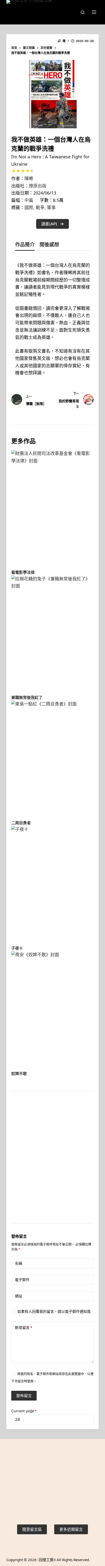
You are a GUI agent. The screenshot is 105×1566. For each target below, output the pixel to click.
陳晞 (28, 178)
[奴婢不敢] (52, 1009)
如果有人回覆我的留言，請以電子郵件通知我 (54, 1311)
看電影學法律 (23, 572)
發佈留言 (24, 1395)
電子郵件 (22, 1279)
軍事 (51, 207)
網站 (18, 1296)
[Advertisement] (52, 1163)
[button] (52, 224)
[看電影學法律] (52, 508)
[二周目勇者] (52, 758)
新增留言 (23, 1327)
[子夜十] (52, 884)
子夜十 (17, 948)
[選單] (94, 12)
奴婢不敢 (19, 1073)
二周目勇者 (21, 823)
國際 (28, 207)
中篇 (28, 200)
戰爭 (40, 207)
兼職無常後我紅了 (26, 697)
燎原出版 (37, 186)
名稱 (18, 1263)
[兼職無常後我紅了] (52, 633)
